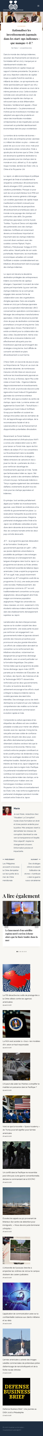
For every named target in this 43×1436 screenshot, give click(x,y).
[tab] (17, 951)
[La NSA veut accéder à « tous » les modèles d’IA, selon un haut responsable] (21, 1024)
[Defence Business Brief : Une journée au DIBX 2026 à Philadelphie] (21, 1391)
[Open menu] (38, 6)
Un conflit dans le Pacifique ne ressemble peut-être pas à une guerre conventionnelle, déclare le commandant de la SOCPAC (21, 1175)
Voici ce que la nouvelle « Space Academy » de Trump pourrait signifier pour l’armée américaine (21, 1129)
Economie (21, 26)
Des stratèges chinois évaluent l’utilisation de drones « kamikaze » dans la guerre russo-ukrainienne (32, 870)
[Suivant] (36, 925)
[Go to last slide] (6, 925)
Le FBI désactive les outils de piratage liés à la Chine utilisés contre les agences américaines (21, 998)
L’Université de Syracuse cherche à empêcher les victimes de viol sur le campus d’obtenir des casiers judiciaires (21, 1271)
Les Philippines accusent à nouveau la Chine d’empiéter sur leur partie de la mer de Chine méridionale (11, 870)
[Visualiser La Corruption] (13, 6)
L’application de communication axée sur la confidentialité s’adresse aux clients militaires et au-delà (21, 1317)
